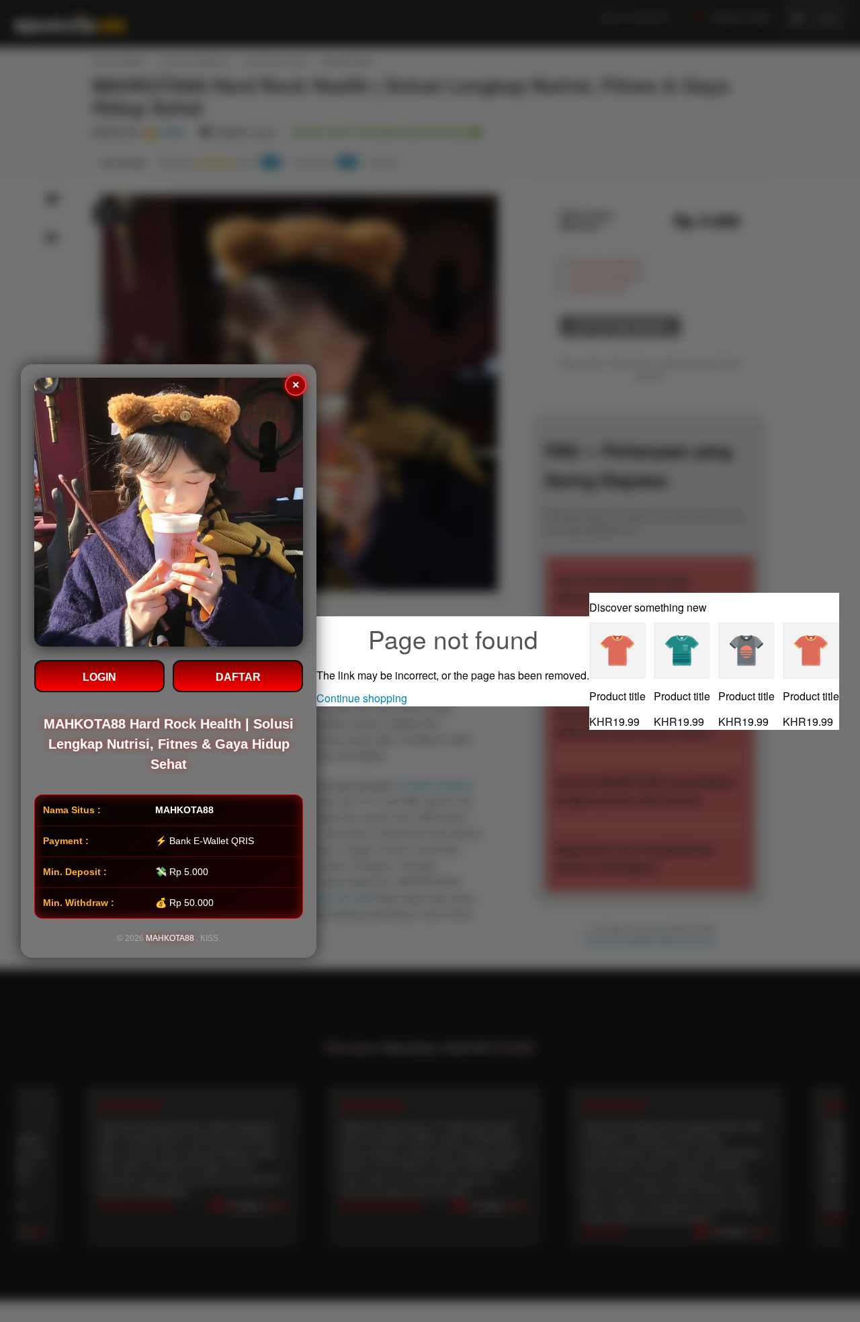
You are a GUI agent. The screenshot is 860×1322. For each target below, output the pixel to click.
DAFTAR (238, 677)
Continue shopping (361, 698)
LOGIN (99, 677)
